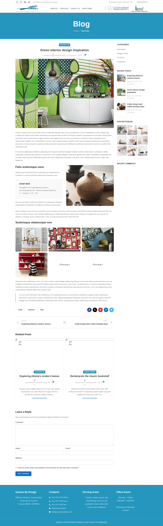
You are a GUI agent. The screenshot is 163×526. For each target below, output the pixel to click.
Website (18, 458)
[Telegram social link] (111, 310)
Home (76, 31)
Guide (20, 310)
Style (42, 310)
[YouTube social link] (25, 2)
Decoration (39, 372)
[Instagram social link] (21, 2)
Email (68, 448)
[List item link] (97, 502)
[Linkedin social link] (106, 310)
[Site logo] (27, 8)
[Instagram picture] (122, 130)
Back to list (64, 322)
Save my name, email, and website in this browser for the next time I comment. (48, 468)
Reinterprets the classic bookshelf (89, 376)
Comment (19, 422)
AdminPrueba (60, 55)
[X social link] (95, 310)
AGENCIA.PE (102, 522)
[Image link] (90, 185)
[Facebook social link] (17, 2)
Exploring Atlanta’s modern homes (39, 376)
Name (18, 448)
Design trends (89, 372)
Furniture (120, 57)
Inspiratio (31, 310)
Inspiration (85, 31)
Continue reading (39, 398)
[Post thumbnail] (121, 80)
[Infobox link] (117, 8)
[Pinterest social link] (29, 2)
